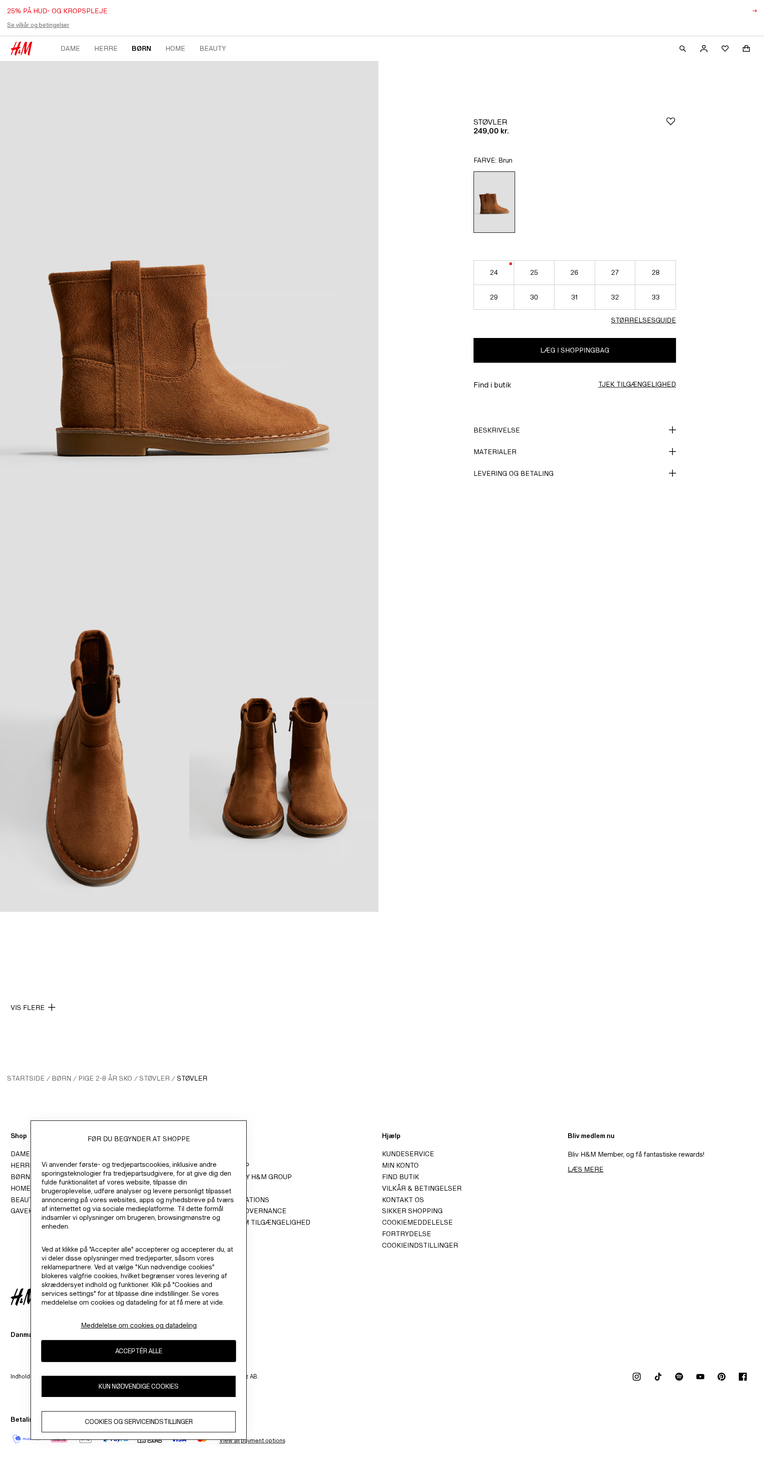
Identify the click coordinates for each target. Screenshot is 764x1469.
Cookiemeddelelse (417, 1222)
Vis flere (28, 1007)
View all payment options (252, 1440)
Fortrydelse (406, 1233)
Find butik (400, 1177)
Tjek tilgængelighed (637, 384)
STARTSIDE (26, 1078)
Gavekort (28, 1211)
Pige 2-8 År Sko (105, 1078)
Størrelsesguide (643, 320)
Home (175, 48)
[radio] (494, 202)
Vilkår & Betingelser (422, 1188)
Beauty (212, 48)
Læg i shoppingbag (574, 350)
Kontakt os (403, 1199)
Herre (106, 48)
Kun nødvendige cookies (139, 1386)
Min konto (400, 1165)
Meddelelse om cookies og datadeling (139, 1325)
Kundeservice (408, 1154)
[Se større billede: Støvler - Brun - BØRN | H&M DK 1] (189, 344)
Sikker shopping (412, 1211)
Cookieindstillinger (420, 1245)
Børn (141, 48)
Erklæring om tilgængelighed (253, 1222)
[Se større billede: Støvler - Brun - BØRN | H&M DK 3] (283, 770)
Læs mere (586, 1169)
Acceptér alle (138, 1351)
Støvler (154, 1078)
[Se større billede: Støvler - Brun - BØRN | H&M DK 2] (94, 770)
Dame (70, 48)
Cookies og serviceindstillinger (139, 1421)
